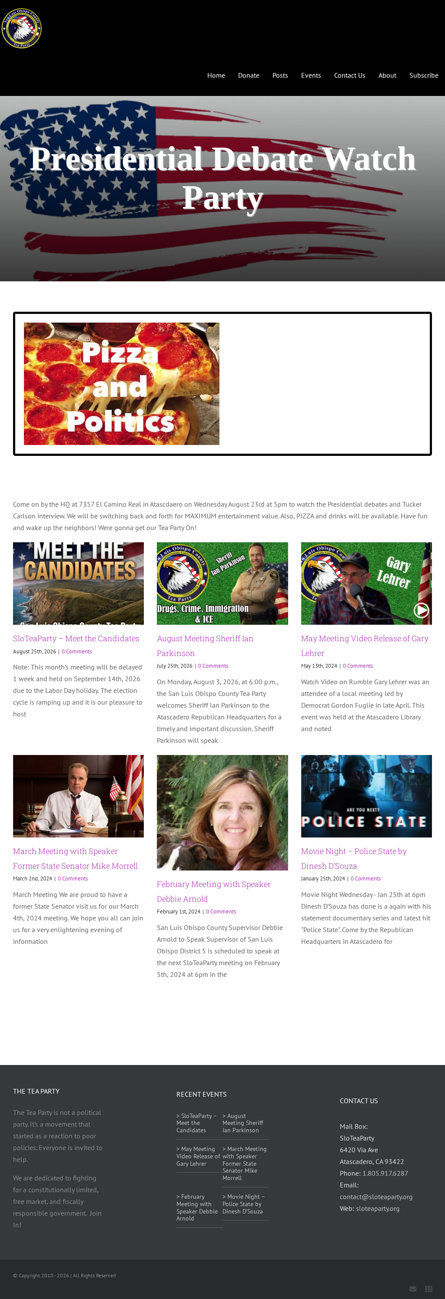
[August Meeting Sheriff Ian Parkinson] (222, 583)
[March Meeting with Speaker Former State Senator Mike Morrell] (78, 796)
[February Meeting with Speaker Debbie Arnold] (222, 812)
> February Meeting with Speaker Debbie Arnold (197, 1207)
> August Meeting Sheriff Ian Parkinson (242, 1123)
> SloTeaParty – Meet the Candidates (196, 1123)
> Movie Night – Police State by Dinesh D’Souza (243, 1204)
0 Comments (77, 651)
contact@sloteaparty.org (376, 1196)
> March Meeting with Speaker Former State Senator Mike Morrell (244, 1163)
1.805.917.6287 (385, 1173)
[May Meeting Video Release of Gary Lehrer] (366, 583)
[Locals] (428, 1289)
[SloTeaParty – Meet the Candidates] (78, 583)
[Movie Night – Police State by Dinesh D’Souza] (366, 796)
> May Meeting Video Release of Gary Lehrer (198, 1156)
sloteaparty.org (378, 1208)
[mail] (412, 1289)
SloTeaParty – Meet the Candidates (76, 638)
